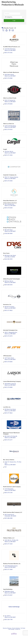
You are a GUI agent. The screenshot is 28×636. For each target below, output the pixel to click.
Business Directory (7, 628)
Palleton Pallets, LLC (8, 538)
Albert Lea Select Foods (9, 98)
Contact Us (17, 629)
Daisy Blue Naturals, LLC (10, 200)
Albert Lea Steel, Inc (8, 123)
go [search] (14, 20)
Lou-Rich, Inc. (7, 407)
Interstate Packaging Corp (10, 330)
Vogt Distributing (7, 589)
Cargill (5, 149)
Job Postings (11, 629)
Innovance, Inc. (7, 304)
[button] (2, 28)
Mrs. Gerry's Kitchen (8, 459)
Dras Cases (6, 253)
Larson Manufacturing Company (12, 381)
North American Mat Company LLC (12, 512)
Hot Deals (23, 628)
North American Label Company (12, 486)
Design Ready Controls (9, 227)
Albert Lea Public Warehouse (11, 72)
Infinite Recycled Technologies (11, 279)
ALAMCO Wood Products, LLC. (11, 46)
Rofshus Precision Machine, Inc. (12, 563)
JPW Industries (7, 355)
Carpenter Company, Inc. (10, 175)
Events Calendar (16, 628)
